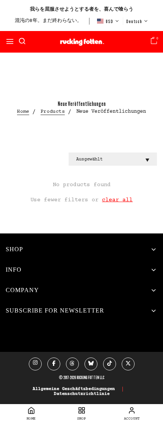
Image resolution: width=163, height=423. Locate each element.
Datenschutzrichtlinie (82, 394)
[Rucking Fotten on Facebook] (53, 364)
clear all (117, 200)
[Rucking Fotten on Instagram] (35, 364)
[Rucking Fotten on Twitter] (128, 364)
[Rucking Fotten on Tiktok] (109, 364)
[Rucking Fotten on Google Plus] (72, 364)
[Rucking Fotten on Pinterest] (91, 364)
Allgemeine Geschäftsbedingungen (74, 389)
